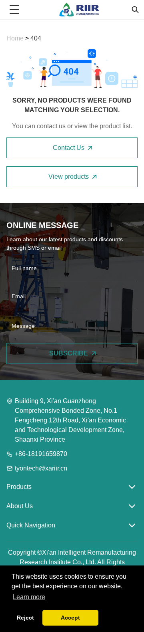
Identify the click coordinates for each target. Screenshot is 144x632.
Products (19, 486)
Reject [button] (25, 617)
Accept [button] (70, 617)
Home (15, 38)
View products (68, 176)
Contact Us (68, 147)
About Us (19, 506)
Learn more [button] (29, 597)
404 (35, 38)
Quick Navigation (30, 525)
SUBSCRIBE (68, 353)
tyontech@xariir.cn (41, 468)
